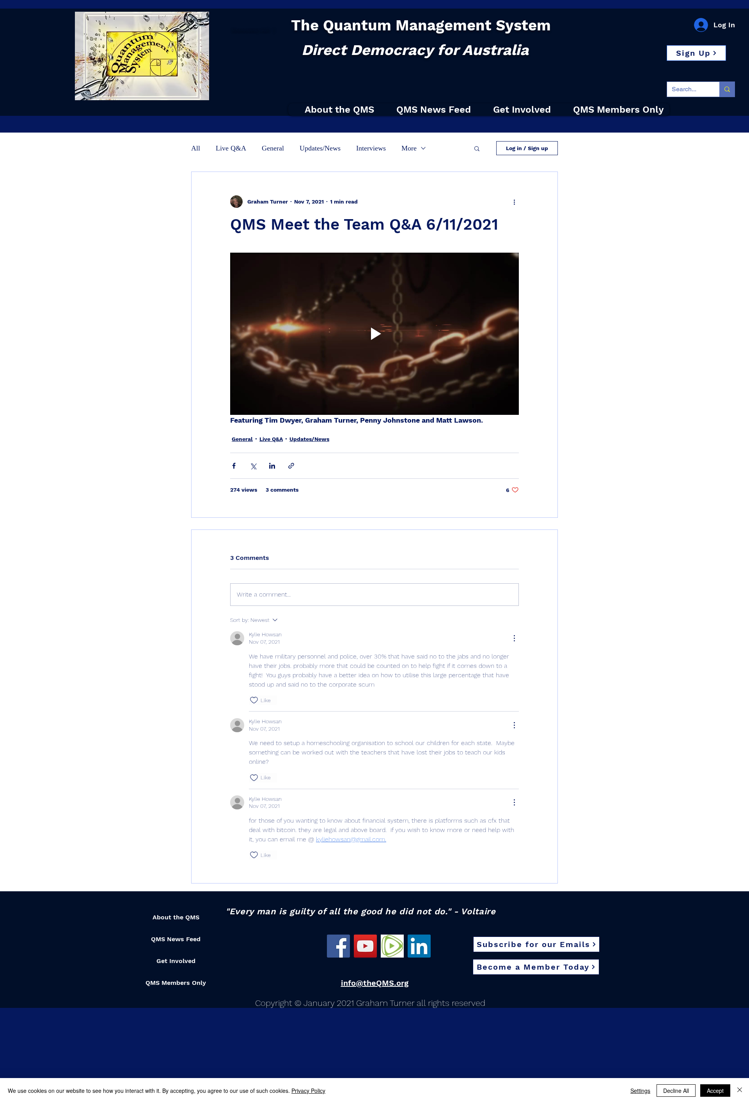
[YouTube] (365, 946)
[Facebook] (338, 946)
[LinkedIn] (419, 946)
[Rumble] (392, 946)
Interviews (371, 148)
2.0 (265, 29)
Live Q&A (231, 148)
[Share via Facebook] (234, 465)
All (195, 148)
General (273, 148)
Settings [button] (640, 1090)
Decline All (676, 1090)
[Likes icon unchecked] (254, 700)
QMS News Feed (176, 939)
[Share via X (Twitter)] (253, 465)
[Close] (739, 1090)
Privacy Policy (308, 1090)
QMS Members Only (176, 982)
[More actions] (514, 201)
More (409, 148)
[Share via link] (291, 465)
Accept (715, 1090)
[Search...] (727, 89)
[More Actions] (514, 638)
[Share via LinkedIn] (272, 465)
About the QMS (176, 917)
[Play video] (374, 334)
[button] (696, 53)
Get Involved (175, 961)
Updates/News (320, 148)
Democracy (246, 29)
